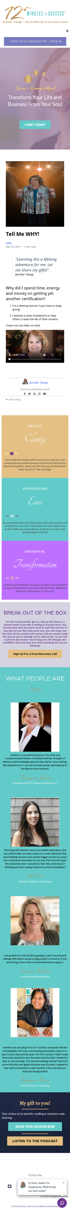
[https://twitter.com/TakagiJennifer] (10, 1186)
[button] (67, 31)
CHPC (9, 242)
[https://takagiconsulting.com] (35, 13)
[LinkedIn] (34, 394)
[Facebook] (25, 394)
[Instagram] (39, 394)
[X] (29, 394)
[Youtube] (44, 394)
